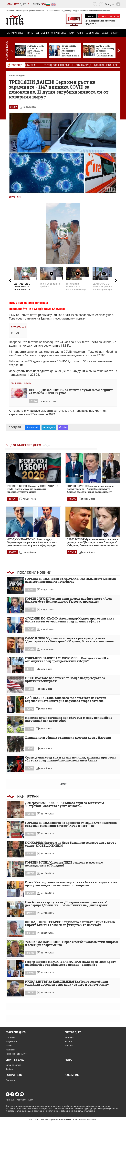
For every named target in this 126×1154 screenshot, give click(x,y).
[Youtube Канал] (22, 1094)
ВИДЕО (105, 33)
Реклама (10, 1100)
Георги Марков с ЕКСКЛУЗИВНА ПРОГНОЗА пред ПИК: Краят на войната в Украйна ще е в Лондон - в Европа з (70, 963)
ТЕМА (71, 33)
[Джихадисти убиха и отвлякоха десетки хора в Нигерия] (15, 744)
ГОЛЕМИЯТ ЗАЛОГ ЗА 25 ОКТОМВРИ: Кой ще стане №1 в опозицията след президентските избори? (67, 660)
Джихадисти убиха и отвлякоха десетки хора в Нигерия (68, 737)
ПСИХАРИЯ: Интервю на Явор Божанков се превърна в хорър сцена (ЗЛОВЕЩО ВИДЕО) (70, 844)
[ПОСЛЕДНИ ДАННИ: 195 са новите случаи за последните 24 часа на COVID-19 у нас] (19, 393)
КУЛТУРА (10, 1049)
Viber (64, 427)
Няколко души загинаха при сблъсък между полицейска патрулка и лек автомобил (68, 719)
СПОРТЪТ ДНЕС (58, 33)
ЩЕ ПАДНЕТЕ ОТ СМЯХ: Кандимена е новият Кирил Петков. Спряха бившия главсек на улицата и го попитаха (70, 923)
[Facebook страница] (12, 1094)
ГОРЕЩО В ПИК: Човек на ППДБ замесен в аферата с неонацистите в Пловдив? (64, 864)
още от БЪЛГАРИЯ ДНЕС (23, 445)
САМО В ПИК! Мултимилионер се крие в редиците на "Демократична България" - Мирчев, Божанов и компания (69, 640)
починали (36, 351)
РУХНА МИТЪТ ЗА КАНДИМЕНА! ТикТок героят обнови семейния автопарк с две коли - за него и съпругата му (67, 983)
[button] (118, 50)
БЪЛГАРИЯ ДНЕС (15, 33)
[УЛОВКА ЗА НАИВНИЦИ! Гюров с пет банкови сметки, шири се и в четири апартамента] (15, 948)
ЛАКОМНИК (72, 1075)
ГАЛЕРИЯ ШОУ (92, 33)
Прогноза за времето (16, 1054)
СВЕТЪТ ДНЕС (42, 33)
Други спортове (13, 1065)
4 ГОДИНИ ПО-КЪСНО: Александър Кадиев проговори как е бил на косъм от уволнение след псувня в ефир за (69, 620)
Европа (68, 1041)
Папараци (11, 1080)
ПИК (19, 197)
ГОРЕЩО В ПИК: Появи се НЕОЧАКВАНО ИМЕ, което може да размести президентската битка (32, 488)
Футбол (9, 1069)
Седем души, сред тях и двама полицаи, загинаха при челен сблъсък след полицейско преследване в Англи (70, 759)
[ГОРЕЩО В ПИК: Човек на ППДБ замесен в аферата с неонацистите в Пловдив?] (15, 869)
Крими (9, 1045)
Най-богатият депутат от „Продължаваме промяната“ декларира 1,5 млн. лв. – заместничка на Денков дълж (66, 904)
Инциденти (11, 1041)
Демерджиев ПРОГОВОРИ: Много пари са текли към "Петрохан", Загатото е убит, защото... (64, 804)
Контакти (21, 1100)
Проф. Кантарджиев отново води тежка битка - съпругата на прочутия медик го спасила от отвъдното (71, 884)
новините (12, 4)
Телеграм (41, 302)
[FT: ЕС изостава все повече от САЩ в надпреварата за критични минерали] (15, 684)
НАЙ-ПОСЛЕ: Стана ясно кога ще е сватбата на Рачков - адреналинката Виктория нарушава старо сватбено (66, 699)
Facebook (34, 427)
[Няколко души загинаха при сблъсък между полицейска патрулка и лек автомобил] (15, 724)
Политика (10, 1037)
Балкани (69, 1045)
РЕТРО (80, 33)
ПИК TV (29, 33)
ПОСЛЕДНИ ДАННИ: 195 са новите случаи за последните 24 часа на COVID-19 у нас (71, 391)
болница (17, 361)
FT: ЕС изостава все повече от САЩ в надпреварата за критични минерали (65, 679)
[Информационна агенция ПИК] (15, 20)
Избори (115, 33)
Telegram (50, 427)
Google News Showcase (49, 308)
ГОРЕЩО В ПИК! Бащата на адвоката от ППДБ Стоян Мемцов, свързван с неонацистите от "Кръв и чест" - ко (71, 824)
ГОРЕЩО (16, 65)
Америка (69, 1037)
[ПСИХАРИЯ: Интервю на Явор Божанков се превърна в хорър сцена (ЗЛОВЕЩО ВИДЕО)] (15, 849)
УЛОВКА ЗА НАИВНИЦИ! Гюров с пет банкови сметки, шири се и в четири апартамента (71, 943)
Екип (30, 1100)
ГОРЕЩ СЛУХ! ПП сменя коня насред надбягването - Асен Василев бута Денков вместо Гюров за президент (90, 488)
